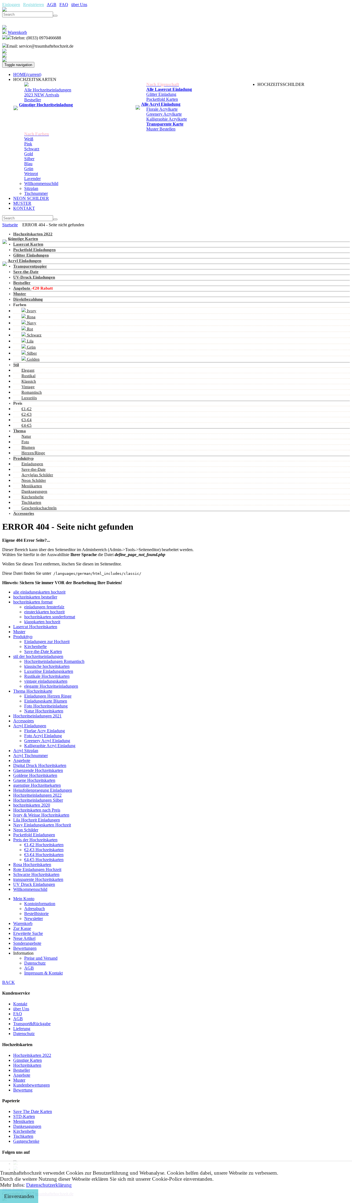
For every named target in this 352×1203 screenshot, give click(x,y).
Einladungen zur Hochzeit (47, 641)
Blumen (28, 447)
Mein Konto (23, 898)
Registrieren (33, 4)
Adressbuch (34, 908)
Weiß (28, 139)
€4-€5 (26, 425)
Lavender (32, 178)
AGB (51, 4)
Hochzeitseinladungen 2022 (37, 795)
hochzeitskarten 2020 (31, 805)
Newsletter (33, 918)
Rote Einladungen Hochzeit (37, 869)
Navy (31, 323)
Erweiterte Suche (28, 933)
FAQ (63, 4)
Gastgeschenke (26, 1141)
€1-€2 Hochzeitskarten (44, 844)
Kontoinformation (39, 903)
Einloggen (11, 4)
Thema (19, 431)
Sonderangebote (27, 943)
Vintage (28, 387)
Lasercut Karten (28, 244)
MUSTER (22, 203)
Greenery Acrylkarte (164, 114)
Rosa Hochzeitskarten (32, 864)
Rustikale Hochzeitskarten (47, 676)
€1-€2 (26, 409)
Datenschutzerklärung (49, 1185)
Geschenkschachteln (39, 508)
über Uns (79, 4)
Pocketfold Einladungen (34, 249)
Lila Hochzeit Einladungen (36, 820)
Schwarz (31, 148)
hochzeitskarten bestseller (35, 597)
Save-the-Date (25, 272)
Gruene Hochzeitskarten (34, 780)
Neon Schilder (33, 480)
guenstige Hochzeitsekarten (37, 785)
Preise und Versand (40, 958)
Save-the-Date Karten (43, 651)
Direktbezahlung (28, 299)
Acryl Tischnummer (30, 755)
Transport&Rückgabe (32, 1023)
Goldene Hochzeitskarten (35, 775)
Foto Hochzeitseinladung (46, 706)
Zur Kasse (22, 928)
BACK (8, 982)
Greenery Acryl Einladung (47, 740)
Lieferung (21, 1028)
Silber (29, 158)
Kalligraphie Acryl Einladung (49, 745)
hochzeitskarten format (33, 602)
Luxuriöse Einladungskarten (48, 671)
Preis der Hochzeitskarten (35, 839)
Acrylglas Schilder (37, 475)
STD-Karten (24, 1116)
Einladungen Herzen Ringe (48, 696)
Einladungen (32, 464)
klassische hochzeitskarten (47, 666)
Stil (16, 365)
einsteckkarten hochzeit (44, 611)
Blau (28, 163)
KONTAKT (24, 208)
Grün (28, 168)
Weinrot (31, 173)
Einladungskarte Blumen (45, 701)
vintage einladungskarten (45, 681)
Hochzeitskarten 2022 (33, 234)
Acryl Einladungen (24, 260)
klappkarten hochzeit (42, 621)
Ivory (31, 311)
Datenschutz (35, 963)
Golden (33, 359)
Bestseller (32, 99)
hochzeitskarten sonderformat (49, 616)
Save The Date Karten (32, 1111)
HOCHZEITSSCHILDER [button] (280, 84)
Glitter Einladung (161, 94)
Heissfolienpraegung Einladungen (42, 790)
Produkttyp (23, 458)
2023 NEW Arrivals (41, 94)
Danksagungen (34, 491)
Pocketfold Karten (162, 99)
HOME (27, 74)
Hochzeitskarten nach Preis (36, 810)
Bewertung (22, 1090)
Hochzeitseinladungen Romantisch (54, 661)
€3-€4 (26, 420)
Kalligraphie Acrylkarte (166, 119)
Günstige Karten (23, 238)
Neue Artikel (24, 938)
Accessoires (23, 720)
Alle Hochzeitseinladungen (47, 90)
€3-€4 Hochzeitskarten (44, 854)
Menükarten (31, 486)
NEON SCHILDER (31, 198)
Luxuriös (29, 398)
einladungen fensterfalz (44, 607)
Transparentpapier (30, 266)
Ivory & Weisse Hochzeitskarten (41, 815)
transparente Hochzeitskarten (38, 879)
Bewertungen (25, 948)
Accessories (23, 513)
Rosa (30, 317)
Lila (30, 341)
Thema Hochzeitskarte (32, 691)
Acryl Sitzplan (25, 750)
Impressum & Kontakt (43, 973)
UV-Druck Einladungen (34, 277)
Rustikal (28, 376)
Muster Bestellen (160, 129)
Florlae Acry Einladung (44, 730)
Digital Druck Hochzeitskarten (39, 765)
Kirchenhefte (32, 497)
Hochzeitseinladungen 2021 (37, 716)
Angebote (22, 288)
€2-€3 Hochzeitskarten (44, 849)
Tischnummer (36, 193)
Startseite (10, 224)
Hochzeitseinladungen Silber (38, 800)
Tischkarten (31, 502)
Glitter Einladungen (31, 255)
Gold (28, 153)
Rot (29, 329)
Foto (25, 442)
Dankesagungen (27, 1126)
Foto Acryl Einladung (43, 735)
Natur (26, 436)
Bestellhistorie (36, 913)
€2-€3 (26, 414)
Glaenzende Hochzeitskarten (38, 770)
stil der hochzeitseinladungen (38, 656)
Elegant (27, 370)
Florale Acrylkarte (162, 109)
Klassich (28, 381)
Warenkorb (22, 923)
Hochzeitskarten (27, 1065)
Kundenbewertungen (31, 1085)
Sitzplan (31, 188)
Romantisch (31, 392)
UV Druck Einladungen (34, 884)
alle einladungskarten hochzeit (39, 592)
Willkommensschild (41, 183)
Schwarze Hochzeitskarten (36, 874)
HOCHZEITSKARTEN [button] (34, 79)
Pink (28, 143)
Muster (19, 294)
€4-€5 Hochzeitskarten (44, 859)
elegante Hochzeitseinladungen (51, 686)
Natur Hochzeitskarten (43, 711)
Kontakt (20, 1003)
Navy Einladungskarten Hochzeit (42, 825)
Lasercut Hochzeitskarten (35, 626)
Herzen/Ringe (33, 453)
